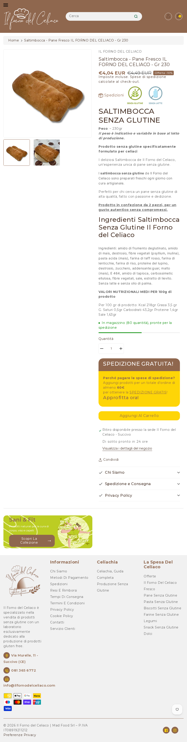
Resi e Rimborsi (63, 590)
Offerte (150, 576)
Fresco (149, 589)
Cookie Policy (61, 616)
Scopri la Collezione (29, 541)
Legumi (150, 621)
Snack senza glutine (161, 627)
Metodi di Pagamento (69, 578)
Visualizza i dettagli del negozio (127, 448)
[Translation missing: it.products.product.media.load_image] (16, 152)
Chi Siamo (58, 571)
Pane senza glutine (160, 595)
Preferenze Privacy (19, 735)
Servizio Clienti (62, 629)
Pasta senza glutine (161, 602)
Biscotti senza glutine (162, 608)
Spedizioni (113, 95)
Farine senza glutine (161, 615)
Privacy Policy (62, 610)
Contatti (57, 622)
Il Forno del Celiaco (160, 583)
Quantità (106, 339)
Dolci (148, 634)
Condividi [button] (111, 460)
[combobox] (104, 16)
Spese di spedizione (148, 77)
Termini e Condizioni (67, 603)
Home (13, 40)
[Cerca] (136, 16)
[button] (139, 472)
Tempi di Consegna (66, 597)
